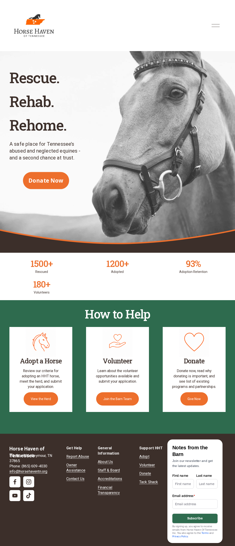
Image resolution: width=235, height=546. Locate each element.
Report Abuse (77, 456)
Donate (145, 473)
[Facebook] (14, 481)
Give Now (194, 399)
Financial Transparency (109, 490)
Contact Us (75, 479)
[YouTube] (14, 495)
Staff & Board (109, 470)
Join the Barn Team (117, 399)
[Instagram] (28, 481)
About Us (105, 462)
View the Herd (41, 399)
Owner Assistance (75, 467)
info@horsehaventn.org (28, 471)
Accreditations (110, 479)
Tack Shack (148, 482)
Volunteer (147, 465)
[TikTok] (28, 495)
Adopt (144, 456)
